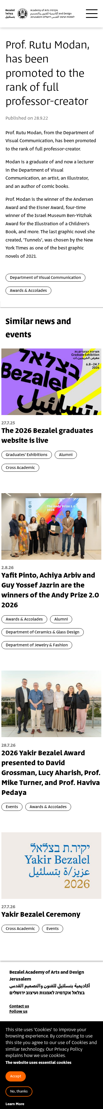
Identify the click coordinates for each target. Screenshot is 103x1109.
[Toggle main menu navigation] (92, 13)
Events (12, 807)
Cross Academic (20, 468)
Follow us (18, 1011)
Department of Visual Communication (45, 278)
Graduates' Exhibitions (27, 455)
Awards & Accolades (28, 290)
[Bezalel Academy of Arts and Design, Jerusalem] (39, 13)
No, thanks (19, 1091)
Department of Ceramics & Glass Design (42, 632)
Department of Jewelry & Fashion (37, 645)
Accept (15, 1076)
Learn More (14, 1104)
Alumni (66, 455)
